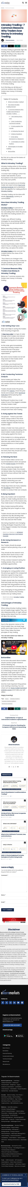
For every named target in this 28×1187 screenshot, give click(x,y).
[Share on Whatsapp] (17, 46)
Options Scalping (5, 1127)
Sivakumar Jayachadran (7, 1086)
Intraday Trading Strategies (8, 1109)
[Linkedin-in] (14, 1002)
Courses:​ (3, 1095)
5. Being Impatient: (16, 134)
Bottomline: (11, 151)
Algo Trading (18, 1099)
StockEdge (7, 488)
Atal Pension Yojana (20, 1164)
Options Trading (11, 1095)
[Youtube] (18, 1002)
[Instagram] (10, 1002)
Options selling (20, 1111)
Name (3, 895)
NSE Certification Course (17, 1103)
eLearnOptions (5, 1162)
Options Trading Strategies (8, 1111)
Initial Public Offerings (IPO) (18, 1133)
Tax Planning (21, 1113)
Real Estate (23, 1139)
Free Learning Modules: (7, 1125)
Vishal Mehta (13, 1089)
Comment (4, 875)
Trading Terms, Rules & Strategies (11, 789)
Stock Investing (16, 1097)
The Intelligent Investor (19, 1148)
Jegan (18, 1084)
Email (3, 902)
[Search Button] (23, 3)
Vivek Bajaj (16, 1080)
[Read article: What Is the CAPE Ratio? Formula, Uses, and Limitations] (14, 826)
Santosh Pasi (4, 1091)
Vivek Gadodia (5, 1089)
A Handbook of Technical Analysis (12, 1175)
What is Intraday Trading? (16, 102)
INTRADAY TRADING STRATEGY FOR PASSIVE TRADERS (13, 534)
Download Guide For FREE (11, 1184)
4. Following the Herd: (17, 131)
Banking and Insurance (14, 1139)
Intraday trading (7, 208)
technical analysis (7, 187)
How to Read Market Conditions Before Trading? (13, 793)
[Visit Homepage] (5, 2)
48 (11, 817)
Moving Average (5, 1121)
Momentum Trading (6, 1097)
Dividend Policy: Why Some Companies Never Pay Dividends (13, 814)
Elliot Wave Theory (6, 1101)
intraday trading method (9, 701)
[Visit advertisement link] (14, 620)
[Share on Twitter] (11, 46)
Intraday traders (7, 251)
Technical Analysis (9, 8)
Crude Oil (11, 1119)
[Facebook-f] (2, 1002)
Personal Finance (5, 1133)
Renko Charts (4, 1119)
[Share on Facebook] (4, 46)
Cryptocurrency (5, 1103)
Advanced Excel (16, 1101)
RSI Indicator (15, 1129)
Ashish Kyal (15, 1082)
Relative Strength (13, 1113)
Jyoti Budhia (18, 1086)
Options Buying (5, 1115)
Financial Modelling (6, 1129)
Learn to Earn (15, 1156)
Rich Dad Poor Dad (16, 1145)
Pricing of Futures (14, 1131)
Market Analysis (6, 810)
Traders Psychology (20, 1119)
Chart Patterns (12, 1137)
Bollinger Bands (5, 1131)
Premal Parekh (5, 1084)
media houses (10, 464)
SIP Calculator (18, 1160)
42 (11, 796)
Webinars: (4, 1107)
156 (11, 859)
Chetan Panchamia (6, 1082)
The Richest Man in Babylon (8, 1150)
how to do (21, 185)
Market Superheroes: (6, 1080)
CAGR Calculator (10, 1160)
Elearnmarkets (10, 40)
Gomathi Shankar (13, 1091)
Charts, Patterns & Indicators (10, 831)
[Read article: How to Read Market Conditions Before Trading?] (14, 784)
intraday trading (6, 191)
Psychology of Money (6, 1148)
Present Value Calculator (7, 1164)
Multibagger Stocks (16, 1121)
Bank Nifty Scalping (12, 1107)
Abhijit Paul (13, 1084)
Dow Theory (19, 1095)
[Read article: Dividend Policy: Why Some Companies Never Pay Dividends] (14, 805)
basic (6, 698)
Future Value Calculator (16, 1162)
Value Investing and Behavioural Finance (11, 1154)
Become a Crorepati (20, 1166)
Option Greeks (21, 1137)
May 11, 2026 (20, 40)
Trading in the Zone (6, 1156)
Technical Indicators (15, 1135)
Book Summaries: (6, 1145)
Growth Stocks (13, 1115)
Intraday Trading (19, 597)
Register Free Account (12, 1025)
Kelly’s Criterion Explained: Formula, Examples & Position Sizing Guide (12, 856)
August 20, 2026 (5, 796)
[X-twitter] (6, 1002)
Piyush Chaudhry (22, 1089)
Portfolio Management (7, 1117)
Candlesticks (4, 1137)
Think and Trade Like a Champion (9, 1152)
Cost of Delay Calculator (7, 1166)
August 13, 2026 (5, 817)
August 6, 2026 (5, 859)
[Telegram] (22, 1002)
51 (10, 838)
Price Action (4, 1113)
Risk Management (18, 1117)
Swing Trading (14, 1127)
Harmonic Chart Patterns (7, 1099)
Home (2, 8)
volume (12, 391)
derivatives (10, 196)
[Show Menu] (26, 3)
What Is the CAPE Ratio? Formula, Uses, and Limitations (13, 835)
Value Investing (5, 1135)
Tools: (2, 1160)
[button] (14, 1175)
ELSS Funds (4, 1139)
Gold (2, 1141)
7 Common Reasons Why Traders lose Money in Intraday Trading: (14, 112)
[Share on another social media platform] (24, 46)
